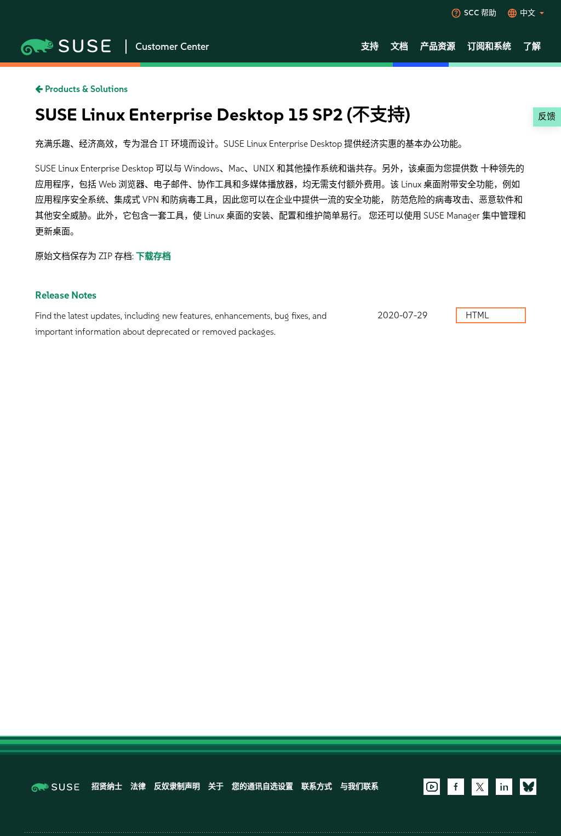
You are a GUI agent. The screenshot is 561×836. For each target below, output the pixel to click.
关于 (216, 786)
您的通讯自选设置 (262, 786)
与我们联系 (359, 786)
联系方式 (316, 786)
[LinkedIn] (504, 786)
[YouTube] (431, 786)
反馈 (547, 116)
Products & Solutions (85, 89)
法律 (138, 786)
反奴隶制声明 (177, 786)
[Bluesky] (528, 786)
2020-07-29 (402, 315)
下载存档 (153, 256)
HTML (478, 315)
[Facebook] (456, 786)
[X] (480, 786)
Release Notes (65, 295)
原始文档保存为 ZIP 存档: (85, 256)
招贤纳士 (106, 786)
